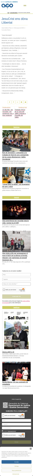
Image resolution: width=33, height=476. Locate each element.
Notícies (16, 127)
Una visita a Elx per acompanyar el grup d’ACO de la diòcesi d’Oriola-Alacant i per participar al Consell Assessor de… (15, 257)
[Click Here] (25, 5)
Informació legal (15, 474)
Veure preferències (16, 470)
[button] (30, 448)
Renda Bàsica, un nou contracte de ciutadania (15, 383)
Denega (16, 466)
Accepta (16, 462)
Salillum (16, 307)
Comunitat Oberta (13, 12)
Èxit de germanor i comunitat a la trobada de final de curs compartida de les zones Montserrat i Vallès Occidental (15, 156)
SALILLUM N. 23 (8, 352)
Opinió (16, 197)
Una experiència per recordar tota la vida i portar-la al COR (15, 222)
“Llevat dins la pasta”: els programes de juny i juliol (16, 185)
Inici (8, 12)
